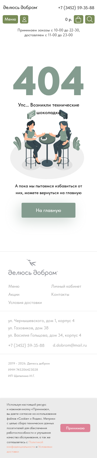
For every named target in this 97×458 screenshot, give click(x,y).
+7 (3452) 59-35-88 (76, 7)
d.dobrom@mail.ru (70, 345)
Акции (13, 294)
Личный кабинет (66, 286)
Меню (13, 286)
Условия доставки (25, 302)
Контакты (60, 294)
